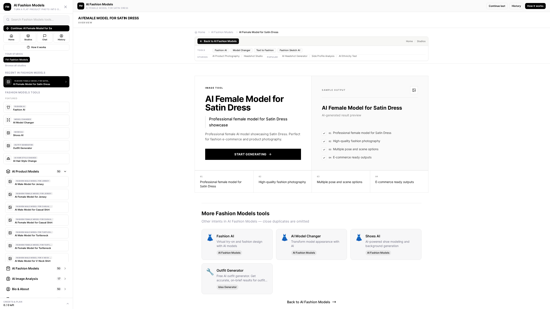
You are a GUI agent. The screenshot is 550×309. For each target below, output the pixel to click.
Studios (421, 41)
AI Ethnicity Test (348, 56)
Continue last (497, 6)
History (516, 6)
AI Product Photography (226, 56)
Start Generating (250, 154)
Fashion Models (16, 59)
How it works (38, 47)
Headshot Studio (253, 56)
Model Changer (241, 50)
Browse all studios (15, 65)
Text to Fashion (265, 50)
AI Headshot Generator (294, 56)
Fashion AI (221, 50)
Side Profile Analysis (323, 56)
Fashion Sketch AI (290, 50)
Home (201, 32)
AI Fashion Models (222, 32)
